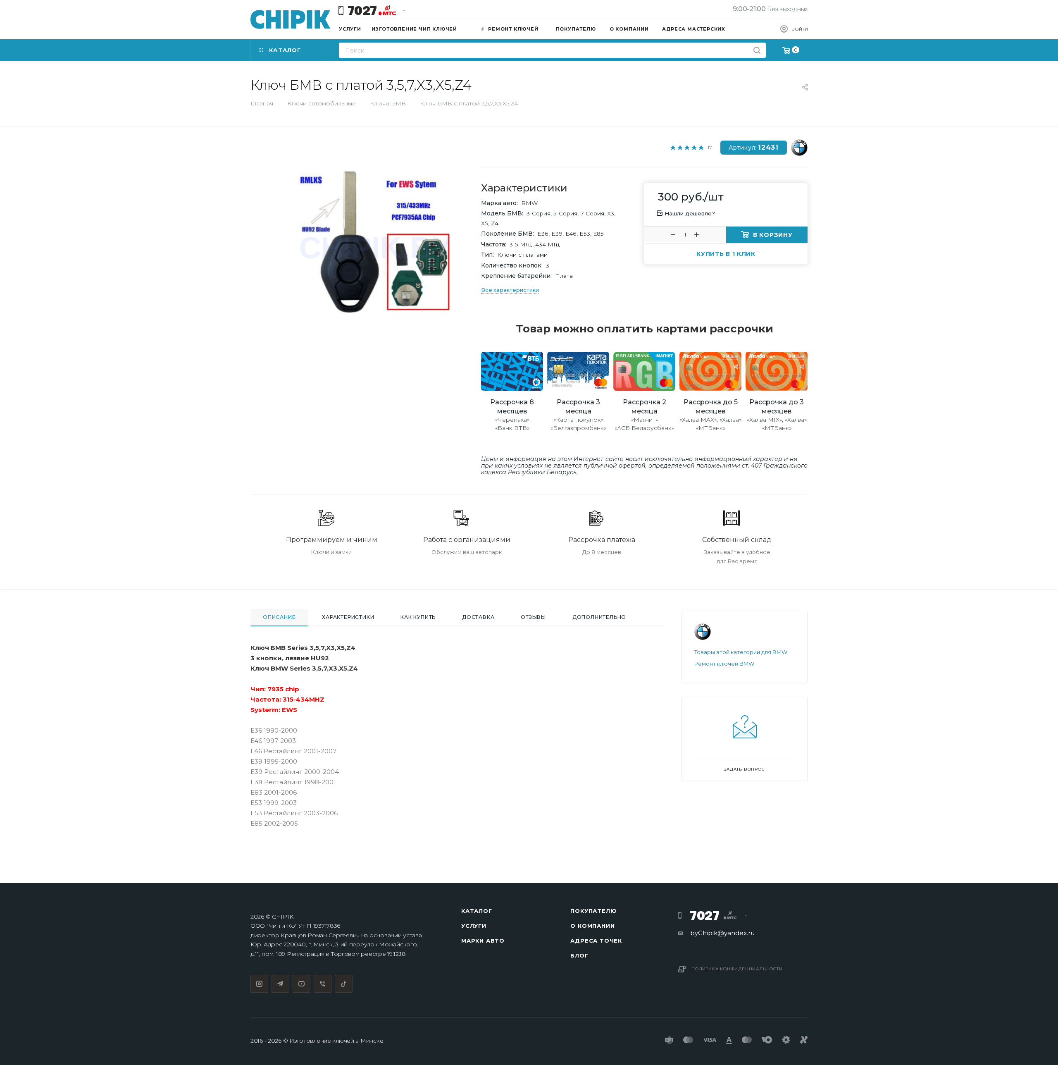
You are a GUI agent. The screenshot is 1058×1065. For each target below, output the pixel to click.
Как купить (418, 617)
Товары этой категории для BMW (740, 652)
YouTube (301, 984)
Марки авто (483, 940)
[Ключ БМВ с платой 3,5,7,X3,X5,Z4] (372, 244)
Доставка (478, 617)
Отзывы (533, 617)
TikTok (344, 984)
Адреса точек (596, 940)
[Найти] (757, 50)
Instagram (259, 984)
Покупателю (593, 910)
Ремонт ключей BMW (724, 663)
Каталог (476, 910)
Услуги (473, 925)
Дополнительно (599, 617)
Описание (279, 617)
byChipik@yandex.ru (722, 933)
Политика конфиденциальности (737, 969)
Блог (579, 955)
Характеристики (348, 617)
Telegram (280, 984)
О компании (592, 925)
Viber (322, 984)
